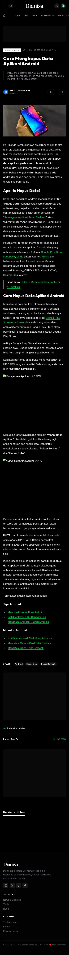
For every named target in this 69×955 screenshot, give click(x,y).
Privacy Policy (10, 931)
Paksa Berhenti (48, 664)
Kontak (6, 926)
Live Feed (61, 739)
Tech (6, 904)
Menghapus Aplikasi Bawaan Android (28, 622)
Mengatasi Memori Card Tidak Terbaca (30, 643)
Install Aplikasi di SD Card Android (27, 617)
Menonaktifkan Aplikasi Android (25, 612)
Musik (45, 256)
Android (19, 664)
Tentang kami (10, 922)
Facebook (9, 256)
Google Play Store (52, 252)
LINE (19, 256)
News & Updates (12, 899)
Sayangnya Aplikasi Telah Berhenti (25, 217)
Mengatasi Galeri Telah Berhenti (25, 648)
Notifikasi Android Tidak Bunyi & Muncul (30, 638)
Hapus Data (31, 664)
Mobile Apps (12, 50)
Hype (6, 908)
